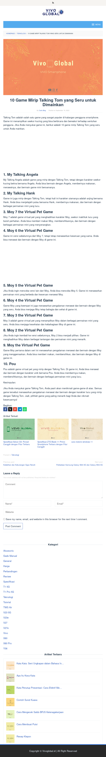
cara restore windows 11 (82, 441)
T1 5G (6, 586)
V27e (6, 628)
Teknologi (15, 455)
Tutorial (7, 602)
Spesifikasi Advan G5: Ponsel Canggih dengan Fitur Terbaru (16, 443)
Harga (6, 566)
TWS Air (7, 607)
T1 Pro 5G (8, 591)
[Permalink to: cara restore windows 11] (87, 429)
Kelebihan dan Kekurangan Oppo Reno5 (19, 463)
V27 (5, 622)
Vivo (5, 633)
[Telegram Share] (20, 409)
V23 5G (7, 612)
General (7, 561)
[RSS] (53, 3)
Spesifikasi (9, 581)
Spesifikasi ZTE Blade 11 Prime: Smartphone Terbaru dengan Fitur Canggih (52, 444)
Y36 (5, 648)
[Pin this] (15, 409)
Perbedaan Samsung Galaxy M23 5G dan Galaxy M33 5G (79, 463)
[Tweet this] (10, 409)
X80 (5, 638)
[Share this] (5, 409)
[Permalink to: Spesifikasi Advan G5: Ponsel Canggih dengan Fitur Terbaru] (19, 429)
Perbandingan (10, 571)
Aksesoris (8, 550)
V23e (6, 617)
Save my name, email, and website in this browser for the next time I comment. (47, 519)
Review (7, 576)
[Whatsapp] (25, 409)
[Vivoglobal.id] (53, 11)
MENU (98, 24)
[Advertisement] (53, 152)
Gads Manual (10, 555)
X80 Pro (7, 643)
